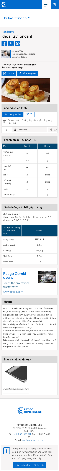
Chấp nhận (39, 465)
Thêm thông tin (22, 465)
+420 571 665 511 (22, 434)
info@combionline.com (33, 440)
